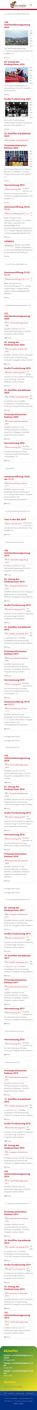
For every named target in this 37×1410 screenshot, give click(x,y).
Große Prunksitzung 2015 (17, 1123)
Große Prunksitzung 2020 (17, 368)
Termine (10, 1382)
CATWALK (9, 241)
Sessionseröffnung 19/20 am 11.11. (17, 478)
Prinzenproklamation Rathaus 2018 (15, 855)
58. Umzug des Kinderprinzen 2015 (14, 1146)
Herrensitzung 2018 (14, 834)
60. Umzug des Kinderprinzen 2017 (14, 909)
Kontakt (11, 1393)
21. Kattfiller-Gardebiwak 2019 (17, 628)
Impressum (29, 1393)
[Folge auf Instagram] (23, 1407)
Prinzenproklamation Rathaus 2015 (15, 1072)
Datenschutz (20, 1393)
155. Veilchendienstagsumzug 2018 (17, 758)
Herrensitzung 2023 (14, 185)
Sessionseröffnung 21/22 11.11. (17, 273)
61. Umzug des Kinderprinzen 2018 (14, 788)
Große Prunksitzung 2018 (17, 812)
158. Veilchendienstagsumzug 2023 (17, 25)
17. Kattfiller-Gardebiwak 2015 (17, 1100)
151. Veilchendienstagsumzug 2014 (17, 1315)
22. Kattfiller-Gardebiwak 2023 (17, 134)
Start (5, 1393)
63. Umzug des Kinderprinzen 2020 (14, 343)
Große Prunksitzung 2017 (17, 933)
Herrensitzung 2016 (14, 1039)
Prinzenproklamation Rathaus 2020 (15, 415)
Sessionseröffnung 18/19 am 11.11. (17, 703)
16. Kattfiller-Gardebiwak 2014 (17, 1241)
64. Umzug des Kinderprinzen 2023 (14, 63)
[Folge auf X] (18, 1408)
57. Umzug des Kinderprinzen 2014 (14, 1288)
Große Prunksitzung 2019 (17, 605)
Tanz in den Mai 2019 (15, 519)
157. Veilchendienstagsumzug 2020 (17, 316)
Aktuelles (11, 1351)
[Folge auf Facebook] (14, 1407)
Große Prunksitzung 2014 (17, 1264)
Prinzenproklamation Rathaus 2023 (15, 146)
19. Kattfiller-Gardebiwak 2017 (17, 957)
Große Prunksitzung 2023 (17, 98)
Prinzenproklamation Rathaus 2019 (15, 652)
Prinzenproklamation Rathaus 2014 (15, 1213)
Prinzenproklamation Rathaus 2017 (15, 981)
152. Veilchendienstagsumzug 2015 (17, 1174)
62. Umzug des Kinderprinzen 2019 (14, 580)
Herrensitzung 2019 (14, 679)
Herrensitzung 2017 (14, 1008)
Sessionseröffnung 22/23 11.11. (17, 208)
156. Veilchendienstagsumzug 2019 (17, 553)
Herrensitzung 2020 (14, 443)
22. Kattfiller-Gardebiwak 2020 (17, 391)
